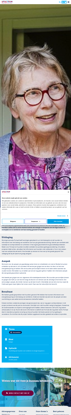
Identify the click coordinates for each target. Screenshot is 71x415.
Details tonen (61, 216)
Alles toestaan (58, 221)
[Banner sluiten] (68, 192)
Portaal (11, 342)
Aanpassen (34, 221)
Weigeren (13, 221)
